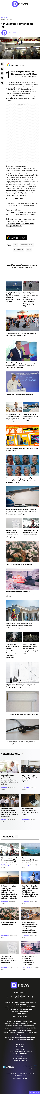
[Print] (2, 83)
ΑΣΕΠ (29, 249)
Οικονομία (4, 17)
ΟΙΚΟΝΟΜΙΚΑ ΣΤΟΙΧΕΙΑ (20, 1061)
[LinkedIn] (2, 73)
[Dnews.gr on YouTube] (28, 996)
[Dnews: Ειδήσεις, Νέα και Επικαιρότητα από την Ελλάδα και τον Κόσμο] (20, 4)
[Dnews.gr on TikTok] (20, 996)
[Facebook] (2, 64)
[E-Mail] (2, 78)
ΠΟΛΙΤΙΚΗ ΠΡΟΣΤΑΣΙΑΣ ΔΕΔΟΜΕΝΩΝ (20, 1051)
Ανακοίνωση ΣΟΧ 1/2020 (15, 199)
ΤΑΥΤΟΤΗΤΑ (20, 1044)
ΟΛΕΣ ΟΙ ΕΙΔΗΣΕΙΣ (20, 992)
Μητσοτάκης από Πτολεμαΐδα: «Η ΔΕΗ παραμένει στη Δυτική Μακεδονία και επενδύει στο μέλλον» (9, 812)
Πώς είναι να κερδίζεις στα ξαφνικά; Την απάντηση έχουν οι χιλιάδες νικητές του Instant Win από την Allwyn (21, 480)
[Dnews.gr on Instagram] (15, 996)
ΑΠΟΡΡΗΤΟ (35, 1092)
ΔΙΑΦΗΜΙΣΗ (20, 1047)
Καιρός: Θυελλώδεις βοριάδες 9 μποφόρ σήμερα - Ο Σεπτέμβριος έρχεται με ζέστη (13, 297)
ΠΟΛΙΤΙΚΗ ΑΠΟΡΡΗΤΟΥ (20, 1054)
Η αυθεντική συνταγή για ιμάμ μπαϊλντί (19, 564)
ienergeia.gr (25, 865)
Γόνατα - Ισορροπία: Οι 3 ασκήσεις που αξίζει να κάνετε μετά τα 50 (30, 532)
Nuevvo (24, 1078)
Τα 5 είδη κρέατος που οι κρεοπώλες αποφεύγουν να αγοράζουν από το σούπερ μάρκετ (20, 594)
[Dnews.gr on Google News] (24, 996)
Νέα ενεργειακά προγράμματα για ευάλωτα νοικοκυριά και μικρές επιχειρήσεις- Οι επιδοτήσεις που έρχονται (20, 626)
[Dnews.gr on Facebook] (7, 996)
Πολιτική (4, 787)
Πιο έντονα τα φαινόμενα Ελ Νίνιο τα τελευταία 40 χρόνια (30, 860)
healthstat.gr (5, 865)
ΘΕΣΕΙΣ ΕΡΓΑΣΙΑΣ (26, 245)
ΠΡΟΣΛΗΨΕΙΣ (18, 249)
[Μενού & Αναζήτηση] (2, 4)
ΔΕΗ (15, 245)
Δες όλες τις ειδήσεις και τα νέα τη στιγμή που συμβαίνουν (22, 266)
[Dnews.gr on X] (11, 996)
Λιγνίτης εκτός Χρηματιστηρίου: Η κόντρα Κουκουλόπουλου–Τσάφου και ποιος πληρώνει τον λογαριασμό (12, 650)
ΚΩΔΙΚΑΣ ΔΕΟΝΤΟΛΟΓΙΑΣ (20, 1058)
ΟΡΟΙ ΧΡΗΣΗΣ (20, 1049)
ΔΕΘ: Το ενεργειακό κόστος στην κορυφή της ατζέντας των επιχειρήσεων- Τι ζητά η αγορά (30, 648)
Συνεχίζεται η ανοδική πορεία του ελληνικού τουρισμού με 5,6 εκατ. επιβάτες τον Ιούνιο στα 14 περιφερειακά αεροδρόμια (21, 512)
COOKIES (20, 1056)
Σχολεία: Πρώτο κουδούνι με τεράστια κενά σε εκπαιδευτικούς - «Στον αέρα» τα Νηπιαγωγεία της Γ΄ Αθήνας (30, 299)
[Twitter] (2, 69)
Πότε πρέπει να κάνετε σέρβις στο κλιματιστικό (22, 714)
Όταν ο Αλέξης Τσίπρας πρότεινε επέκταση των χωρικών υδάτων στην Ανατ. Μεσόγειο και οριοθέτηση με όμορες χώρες (22, 365)
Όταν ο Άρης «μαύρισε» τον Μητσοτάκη (19, 394)
